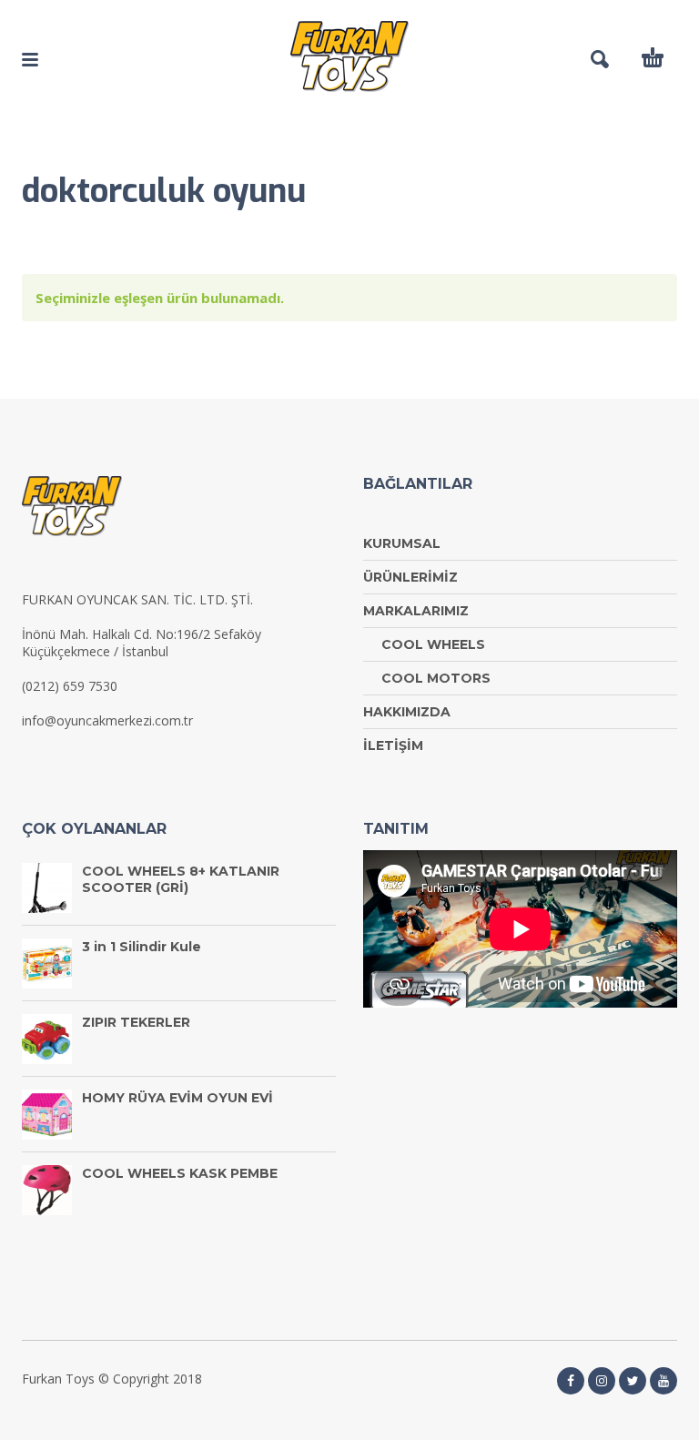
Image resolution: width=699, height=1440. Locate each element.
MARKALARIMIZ (416, 611)
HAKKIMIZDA (407, 712)
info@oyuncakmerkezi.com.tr (107, 720)
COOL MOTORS (436, 678)
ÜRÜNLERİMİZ (410, 577)
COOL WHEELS (433, 644)
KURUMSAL (402, 543)
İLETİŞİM (393, 745)
